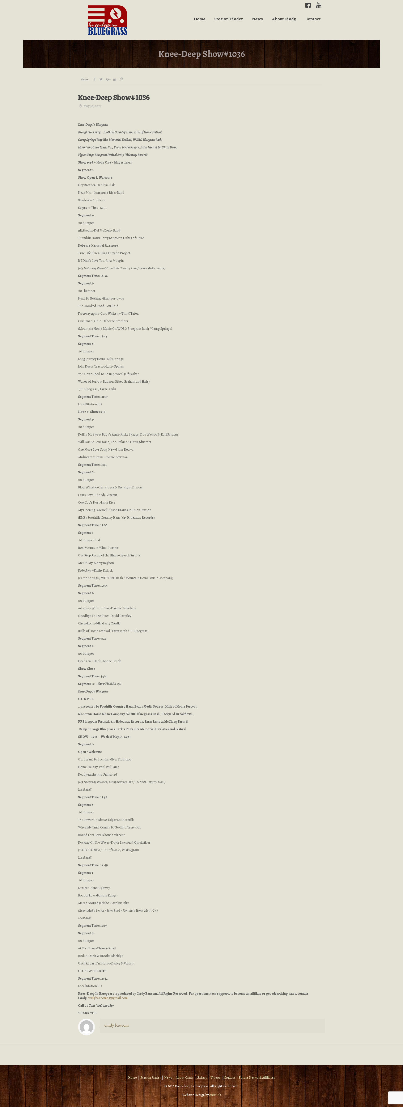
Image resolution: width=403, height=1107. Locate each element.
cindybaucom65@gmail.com (108, 998)
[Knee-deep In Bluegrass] (107, 20)
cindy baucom (116, 1025)
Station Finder (150, 1077)
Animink (215, 1095)
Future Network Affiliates (257, 1077)
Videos (215, 1077)
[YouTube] (318, 5)
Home (132, 1077)
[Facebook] (308, 5)
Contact (229, 1077)
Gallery (202, 1077)
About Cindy (184, 1077)
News (168, 1077)
